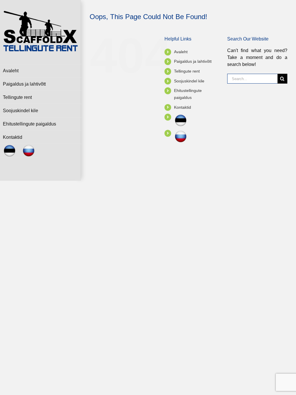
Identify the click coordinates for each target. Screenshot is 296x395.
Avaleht (181, 51)
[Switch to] (9, 151)
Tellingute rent (187, 71)
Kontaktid (182, 107)
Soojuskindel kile (189, 81)
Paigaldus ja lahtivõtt (193, 61)
